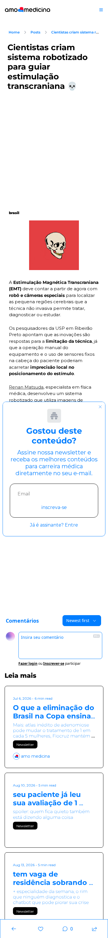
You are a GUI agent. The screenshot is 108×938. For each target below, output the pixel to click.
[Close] (100, 407)
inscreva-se (54, 507)
